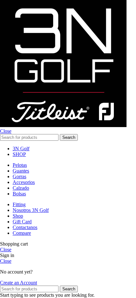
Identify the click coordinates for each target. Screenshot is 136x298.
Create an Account (18, 282)
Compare (22, 233)
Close (5, 131)
